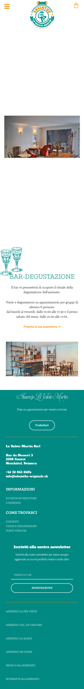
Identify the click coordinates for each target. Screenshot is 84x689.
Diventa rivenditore (21, 498)
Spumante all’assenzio (22, 679)
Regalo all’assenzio (20, 665)
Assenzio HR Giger (19, 652)
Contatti (12, 521)
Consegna (13, 502)
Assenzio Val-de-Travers (24, 625)
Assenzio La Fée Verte (21, 611)
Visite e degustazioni (21, 526)
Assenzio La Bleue (19, 638)
